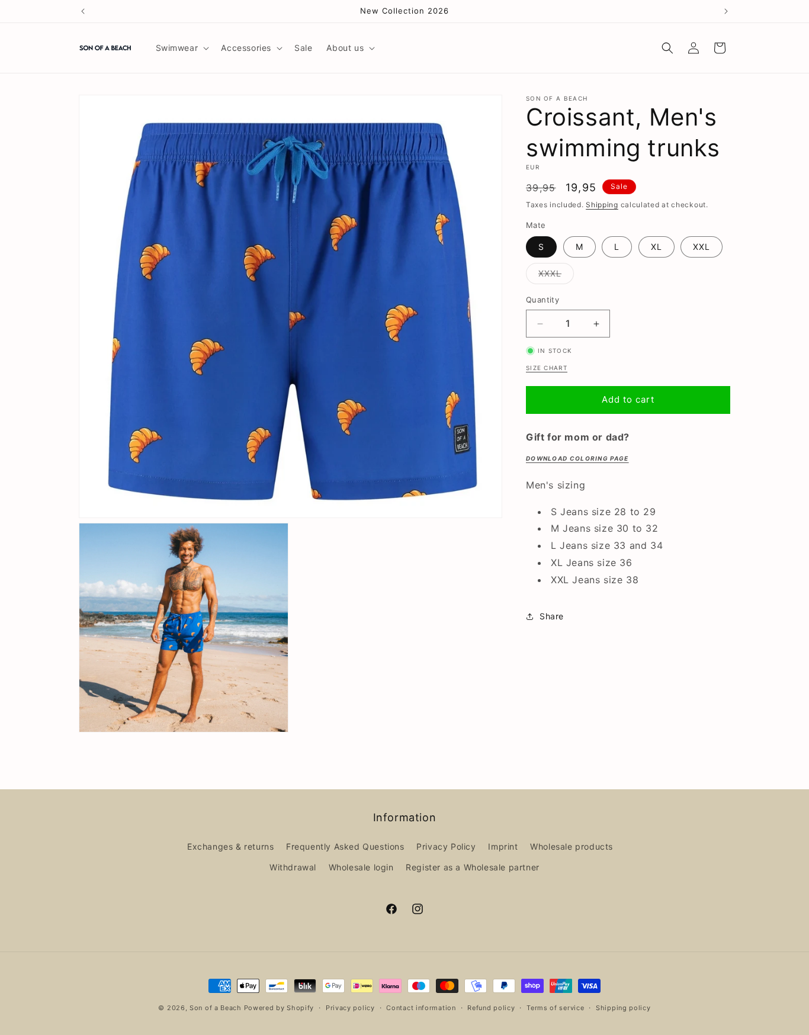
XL (656, 247)
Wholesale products (571, 846)
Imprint (503, 846)
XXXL (556, 276)
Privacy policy (350, 1007)
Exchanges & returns (230, 846)
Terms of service (555, 1007)
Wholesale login (361, 867)
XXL (701, 247)
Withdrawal (292, 867)
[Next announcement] (726, 11)
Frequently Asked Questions (345, 846)
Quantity (542, 300)
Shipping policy (623, 1007)
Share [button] (552, 616)
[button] (181, 48)
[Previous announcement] (83, 11)
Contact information (420, 1007)
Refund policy (491, 1007)
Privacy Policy (446, 846)
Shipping (602, 204)
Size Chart (546, 367)
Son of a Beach (216, 1008)
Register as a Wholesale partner (473, 867)
